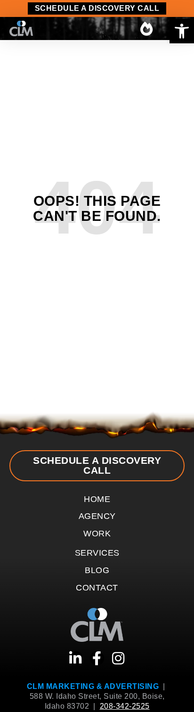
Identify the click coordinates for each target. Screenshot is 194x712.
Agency (97, 516)
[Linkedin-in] (76, 658)
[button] (182, 31)
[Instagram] (119, 658)
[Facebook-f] (97, 658)
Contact (97, 587)
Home (97, 499)
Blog (97, 570)
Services (97, 553)
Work (97, 533)
